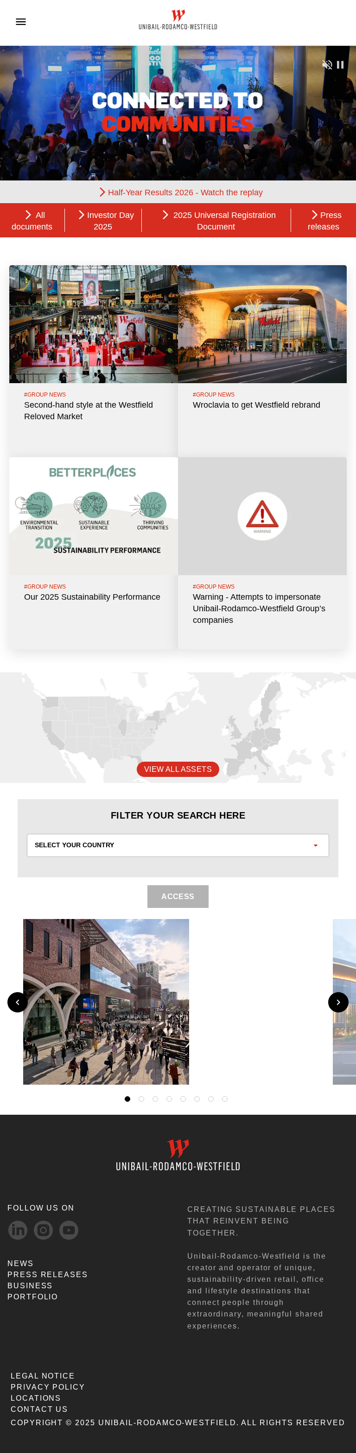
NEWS (20, 1263)
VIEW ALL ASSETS (178, 769)
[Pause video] (340, 64)
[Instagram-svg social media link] (43, 1230)
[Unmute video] (327, 64)
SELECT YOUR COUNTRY (74, 845)
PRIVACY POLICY (48, 1387)
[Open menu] (20, 21)
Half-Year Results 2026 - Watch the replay (185, 192)
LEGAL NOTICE (43, 1376)
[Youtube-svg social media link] (68, 1230)
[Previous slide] (17, 1002)
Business (30, 1286)
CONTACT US (39, 1409)
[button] (313, 1067)
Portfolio (32, 1297)
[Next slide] (338, 1002)
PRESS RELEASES (47, 1275)
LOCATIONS (36, 1398)
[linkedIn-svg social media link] (17, 1230)
